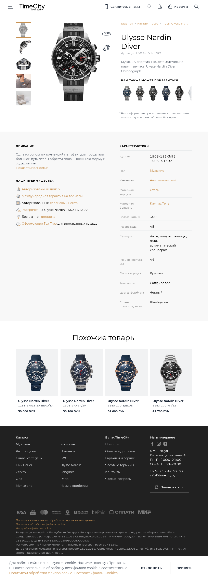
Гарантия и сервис (120, 458)
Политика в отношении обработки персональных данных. (56, 520)
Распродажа (26, 451)
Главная (127, 23)
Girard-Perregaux (29, 458)
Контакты (112, 472)
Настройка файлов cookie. (34, 528)
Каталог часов (148, 23)
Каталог (22, 437)
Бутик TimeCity (117, 437)
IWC (64, 458)
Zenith (21, 472)
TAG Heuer (24, 465)
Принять (185, 568)
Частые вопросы (118, 479)
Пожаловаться (172, 487)
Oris (19, 479)
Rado (64, 479)
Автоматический (163, 180)
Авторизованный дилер (41, 189)
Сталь (154, 190)
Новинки (68, 451)
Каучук (155, 203)
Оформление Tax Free (39, 223)
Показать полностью (32, 168)
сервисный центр (64, 203)
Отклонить (151, 568)
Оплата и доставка (120, 451)
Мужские (157, 171)
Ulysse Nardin (71, 465)
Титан (166, 203)
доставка (48, 217)
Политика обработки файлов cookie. (41, 524)
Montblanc (24, 486)
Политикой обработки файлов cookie (40, 573)
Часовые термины (119, 465)
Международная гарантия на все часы (52, 196)
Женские (68, 444)
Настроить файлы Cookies (96, 573)
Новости (112, 444)
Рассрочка (30, 210)
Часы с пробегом (74, 486)
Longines (67, 472)
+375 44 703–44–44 (166, 471)
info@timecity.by (162, 475)
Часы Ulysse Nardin (177, 23)
